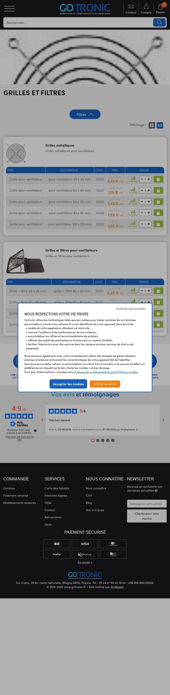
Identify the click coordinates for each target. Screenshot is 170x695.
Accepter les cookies (68, 384)
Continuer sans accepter (131, 308)
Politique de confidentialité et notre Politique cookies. (106, 372)
